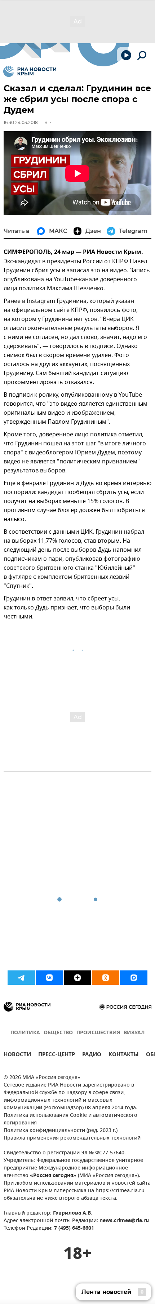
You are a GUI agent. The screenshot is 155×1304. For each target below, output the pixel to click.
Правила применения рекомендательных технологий (72, 1138)
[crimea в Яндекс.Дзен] (77, 977)
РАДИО (91, 1055)
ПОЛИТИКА (25, 1033)
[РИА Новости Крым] (29, 71)
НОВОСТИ (17, 1055)
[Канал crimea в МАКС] (133, 977)
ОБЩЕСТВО (58, 1033)
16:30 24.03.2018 (21, 122)
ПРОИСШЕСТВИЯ (98, 1033)
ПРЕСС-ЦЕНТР (56, 1055)
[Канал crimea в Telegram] (21, 977)
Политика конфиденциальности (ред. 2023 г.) (61, 1131)
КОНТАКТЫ (123, 1055)
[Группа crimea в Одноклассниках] (105, 977)
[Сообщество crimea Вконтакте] (49, 977)
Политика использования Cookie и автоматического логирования (70, 1119)
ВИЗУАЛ (134, 1033)
